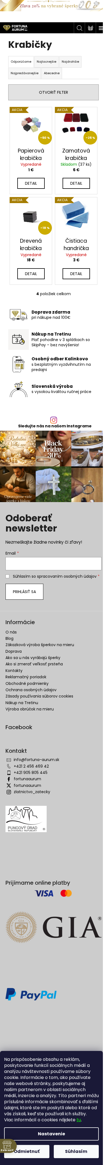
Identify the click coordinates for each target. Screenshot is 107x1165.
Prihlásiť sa (24, 591)
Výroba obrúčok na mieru (29, 709)
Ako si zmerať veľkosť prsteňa (34, 664)
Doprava (13, 651)
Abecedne (52, 73)
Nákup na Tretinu (21, 702)
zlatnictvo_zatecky (32, 792)
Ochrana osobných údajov (31, 690)
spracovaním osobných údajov (67, 576)
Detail (31, 183)
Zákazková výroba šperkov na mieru (39, 644)
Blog (9, 638)
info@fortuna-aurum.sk (36, 759)
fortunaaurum (27, 779)
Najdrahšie (70, 61)
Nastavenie (51, 1134)
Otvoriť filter (53, 92)
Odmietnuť (27, 1151)
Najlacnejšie (46, 61)
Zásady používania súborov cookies (39, 696)
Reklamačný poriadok (25, 677)
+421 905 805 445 (30, 772)
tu (79, 1120)
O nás (11, 632)
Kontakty (13, 670)
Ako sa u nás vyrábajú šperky (32, 657)
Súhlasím (76, 1151)
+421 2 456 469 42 (31, 766)
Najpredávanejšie (24, 73)
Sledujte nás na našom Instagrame (55, 426)
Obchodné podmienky (27, 683)
